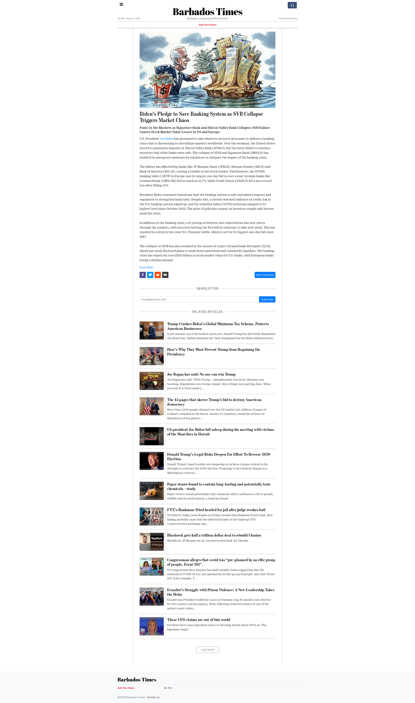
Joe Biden (167, 138)
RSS (169, 687)
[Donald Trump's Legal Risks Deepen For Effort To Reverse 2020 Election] (152, 460)
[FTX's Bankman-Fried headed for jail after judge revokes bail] (152, 516)
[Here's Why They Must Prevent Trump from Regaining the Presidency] (152, 356)
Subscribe (267, 299)
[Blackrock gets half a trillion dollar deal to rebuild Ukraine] (152, 541)
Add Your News (207, 24)
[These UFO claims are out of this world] (152, 626)
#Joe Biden (146, 267)
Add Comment (265, 275)
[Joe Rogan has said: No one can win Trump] (152, 380)
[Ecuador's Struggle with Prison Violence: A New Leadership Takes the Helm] (152, 596)
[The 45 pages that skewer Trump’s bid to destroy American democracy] (152, 406)
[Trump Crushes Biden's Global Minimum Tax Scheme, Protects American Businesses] (152, 330)
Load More (207, 649)
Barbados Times (207, 11)
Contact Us (153, 697)
